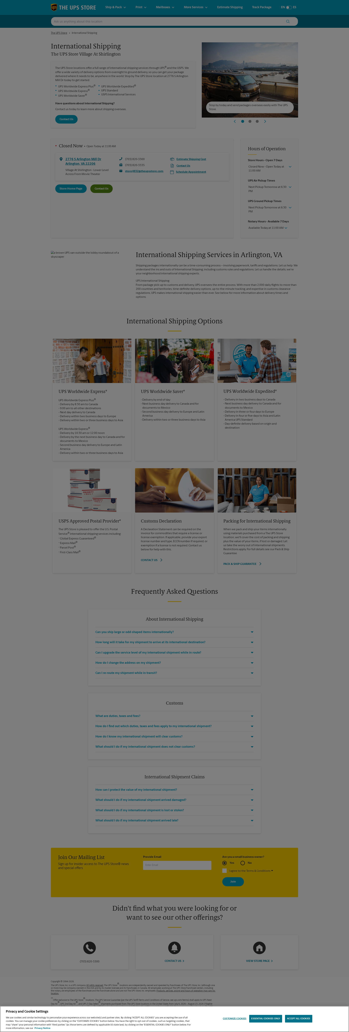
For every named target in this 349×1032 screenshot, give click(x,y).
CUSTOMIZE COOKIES (234, 1018)
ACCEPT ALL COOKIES (298, 1018)
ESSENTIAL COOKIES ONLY (265, 1018)
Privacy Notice (42, 1028)
